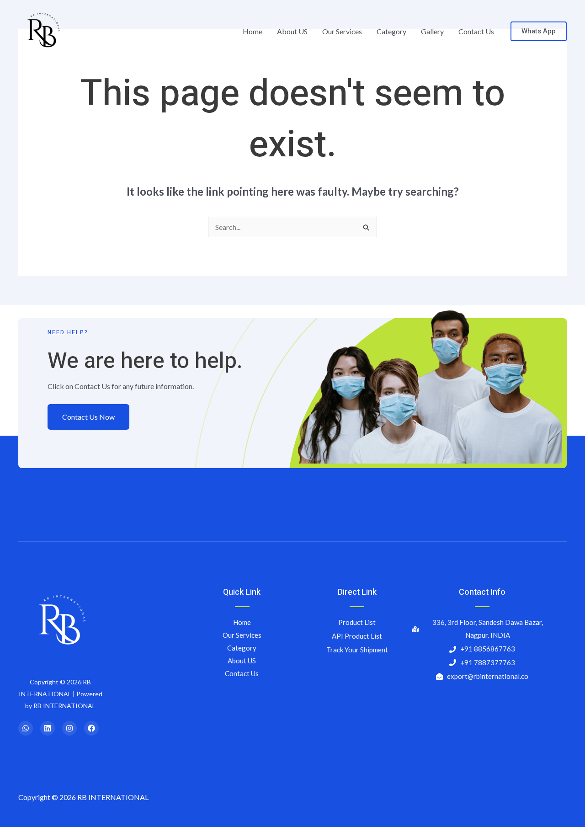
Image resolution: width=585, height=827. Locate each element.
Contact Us (476, 31)
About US (292, 31)
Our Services (342, 31)
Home (252, 31)
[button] (539, 31)
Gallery (432, 31)
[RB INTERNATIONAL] (42, 30)
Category (391, 31)
